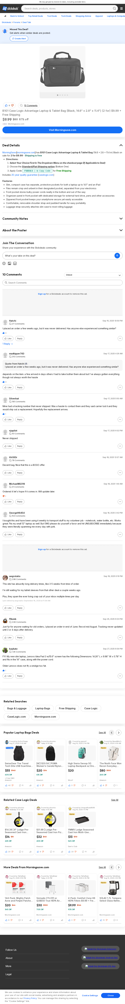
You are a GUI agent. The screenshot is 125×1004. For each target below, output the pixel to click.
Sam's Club (72, 846)
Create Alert (20, 38)
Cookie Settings (90, 995)
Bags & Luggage (17, 708)
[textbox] (58, 255)
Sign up (42, 294)
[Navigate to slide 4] (65, 95)
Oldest (69, 275)
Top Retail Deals (35, 16)
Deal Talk (27, 22)
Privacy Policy (30, 998)
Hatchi (12, 321)
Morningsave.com (45, 716)
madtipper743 (16, 353)
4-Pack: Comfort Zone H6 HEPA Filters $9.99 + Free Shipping (81, 899)
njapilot (13, 430)
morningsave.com (26, 152)
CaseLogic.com (16, 716)
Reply (19, 338)
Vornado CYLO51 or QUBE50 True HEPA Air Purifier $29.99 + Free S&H (48, 899)
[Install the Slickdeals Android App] (100, 957)
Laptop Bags (42, 708)
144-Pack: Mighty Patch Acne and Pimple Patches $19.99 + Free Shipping (18, 899)
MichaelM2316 (17, 484)
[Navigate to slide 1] (57, 95)
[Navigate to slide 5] (67, 95)
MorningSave (9, 152)
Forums (16, 22)
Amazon (8, 780)
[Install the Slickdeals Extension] (100, 949)
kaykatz (13, 649)
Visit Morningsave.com (62, 129)
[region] (62, 997)
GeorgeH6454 (17, 513)
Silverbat (14, 398)
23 (9, 852)
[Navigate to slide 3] (62, 95)
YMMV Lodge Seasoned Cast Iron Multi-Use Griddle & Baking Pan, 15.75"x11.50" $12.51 (81, 831)
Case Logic (91, 708)
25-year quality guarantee (24, 175)
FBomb (12, 619)
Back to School (17, 16)
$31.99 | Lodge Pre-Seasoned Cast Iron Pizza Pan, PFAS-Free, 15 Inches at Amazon (50, 831)
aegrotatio (14, 576)
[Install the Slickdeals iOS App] (100, 966)
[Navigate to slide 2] (60, 95)
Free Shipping (67, 708)
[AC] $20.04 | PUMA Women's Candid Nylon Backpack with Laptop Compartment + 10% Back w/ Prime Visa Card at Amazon (50, 764)
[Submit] (6, 282)
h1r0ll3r (13, 457)
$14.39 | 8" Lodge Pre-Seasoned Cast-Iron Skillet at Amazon (17, 831)
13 (104, 920)
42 (9, 785)
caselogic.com (46, 175)
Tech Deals (66, 16)
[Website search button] (114, 8)
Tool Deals (52, 16)
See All (102, 732)
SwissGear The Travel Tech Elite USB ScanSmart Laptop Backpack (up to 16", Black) (18, 764)
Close (111, 995)
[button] (12, 105)
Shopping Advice (83, 16)
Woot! (70, 780)
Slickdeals (6, 22)
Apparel (99, 16)
